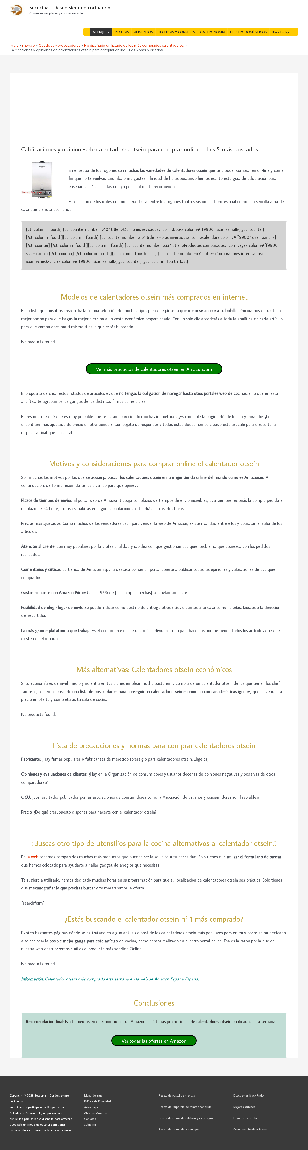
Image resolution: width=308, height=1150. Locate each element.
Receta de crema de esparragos (179, 1129)
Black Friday (280, 32)
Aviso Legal (91, 1107)
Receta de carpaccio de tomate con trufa (185, 1107)
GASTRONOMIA (212, 32)
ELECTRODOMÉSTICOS (248, 32)
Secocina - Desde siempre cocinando (69, 7)
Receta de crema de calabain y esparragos (186, 1118)
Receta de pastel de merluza (177, 1095)
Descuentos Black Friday (249, 1095)
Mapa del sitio (93, 1095)
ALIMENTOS (143, 32)
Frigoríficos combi (245, 1118)
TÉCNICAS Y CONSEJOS (176, 32)
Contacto (90, 1119)
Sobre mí (90, 1124)
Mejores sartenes (244, 1107)
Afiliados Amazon (95, 1113)
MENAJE (99, 32)
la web (33, 857)
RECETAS (122, 32)
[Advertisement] (154, 109)
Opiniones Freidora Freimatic (252, 1129)
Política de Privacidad (97, 1101)
